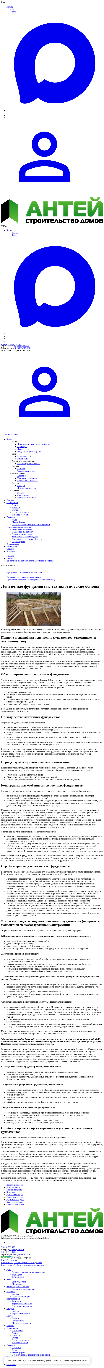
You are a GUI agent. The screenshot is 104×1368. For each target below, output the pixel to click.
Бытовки (21, 468)
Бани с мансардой (14, 1202)
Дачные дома (23, 449)
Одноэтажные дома (15, 1197)
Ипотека (10, 500)
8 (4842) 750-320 (21, 345)
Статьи (15, 510)
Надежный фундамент (22, 532)
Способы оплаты (9, 1260)
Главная (10, 556)
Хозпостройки (13, 1299)
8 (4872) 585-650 (22, 348)
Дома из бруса (13, 1187)
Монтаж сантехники (26, 498)
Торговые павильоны (27, 478)
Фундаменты (23, 495)
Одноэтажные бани (15, 1204)
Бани (8, 1279)
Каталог (10, 439)
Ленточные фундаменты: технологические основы (29, 561)
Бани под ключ (24, 456)
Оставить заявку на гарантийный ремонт (31, 524)
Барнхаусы (22, 446)
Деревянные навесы (26, 488)
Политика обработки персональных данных (21, 1262)
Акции (15, 505)
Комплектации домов (22, 529)
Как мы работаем (20, 515)
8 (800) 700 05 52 (9, 1247)
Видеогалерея (12, 544)
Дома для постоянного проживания (33, 444)
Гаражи (20, 493)
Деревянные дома (14, 1185)
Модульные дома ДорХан (29, 451)
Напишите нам (11, 434)
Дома (14, 519)
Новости (16, 507)
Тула (14, 12)
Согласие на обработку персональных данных (22, 1265)
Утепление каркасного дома (25, 537)
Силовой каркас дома (22, 534)
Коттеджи (11, 1192)
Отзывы (10, 549)
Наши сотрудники (20, 512)
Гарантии (10, 517)
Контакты (11, 551)
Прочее (9, 1316)
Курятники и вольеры (27, 480)
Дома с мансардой (14, 1194)
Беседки (21, 485)
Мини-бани (22, 459)
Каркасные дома (14, 1190)
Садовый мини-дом (26, 471)
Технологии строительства (18, 527)
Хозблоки (21, 476)
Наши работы (12, 546)
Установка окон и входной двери (27, 539)
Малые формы (18, 522)
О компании (12, 502)
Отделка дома (18, 541)
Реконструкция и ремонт (28, 463)
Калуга (9, 7)
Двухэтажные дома (15, 1199)
